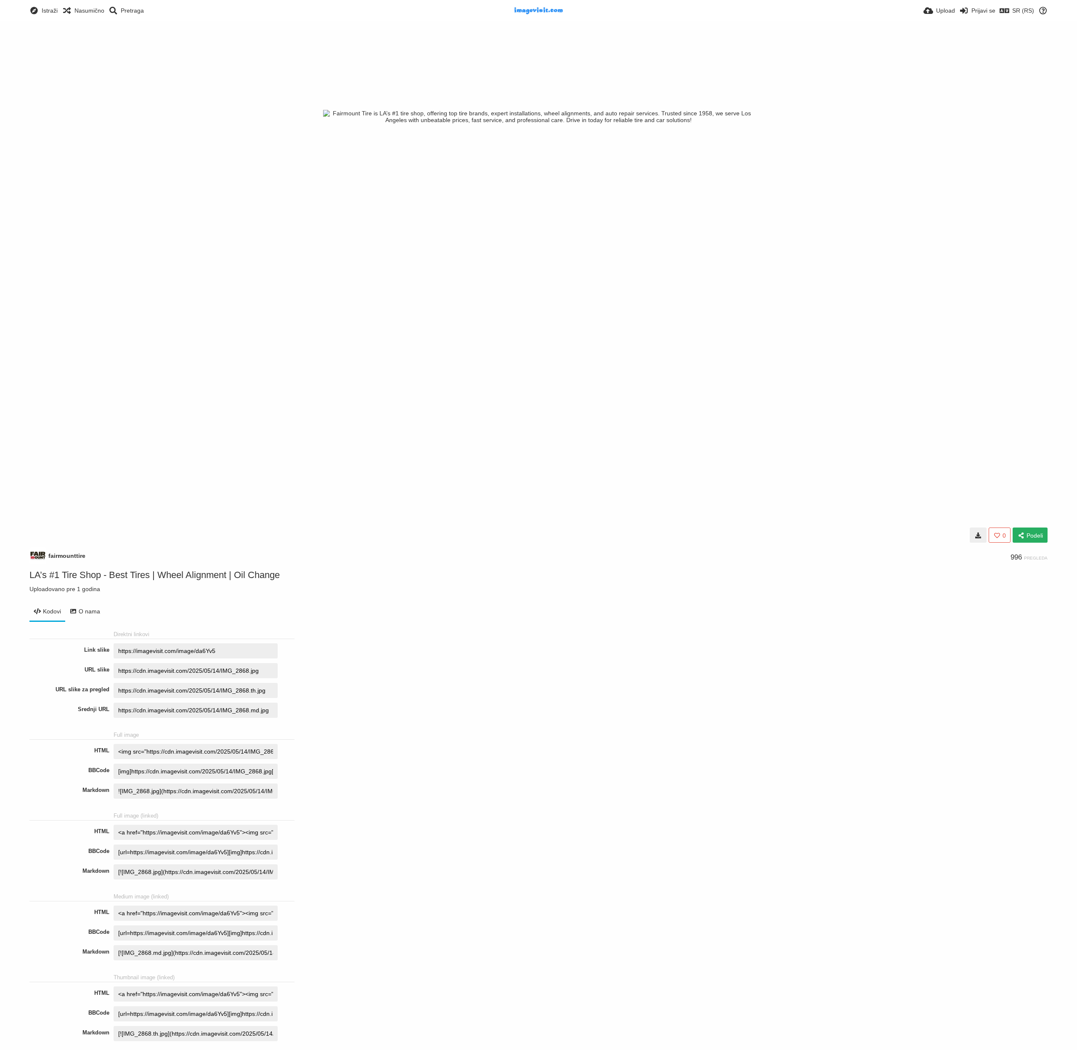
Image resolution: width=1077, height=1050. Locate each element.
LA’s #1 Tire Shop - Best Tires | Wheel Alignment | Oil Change (154, 575)
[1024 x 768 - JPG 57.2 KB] (978, 535)
